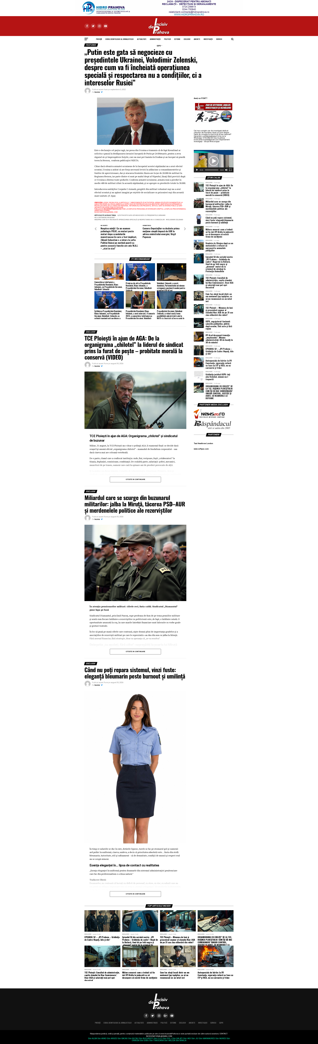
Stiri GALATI (177, 1038)
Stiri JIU (194, 1038)
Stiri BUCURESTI (146, 1038)
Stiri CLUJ (158, 1038)
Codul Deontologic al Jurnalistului (119, 39)
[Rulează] (197, 170)
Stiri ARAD (101, 1038)
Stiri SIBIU (144, 1040)
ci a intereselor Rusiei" (105, 217)
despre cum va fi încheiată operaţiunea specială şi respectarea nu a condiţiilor (130, 220)
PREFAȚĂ (99, 39)
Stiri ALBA (92, 1038)
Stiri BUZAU (133, 1038)
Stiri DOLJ (167, 1038)
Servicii (219, 39)
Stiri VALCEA (169, 1040)
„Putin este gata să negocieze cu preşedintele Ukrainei (142, 215)
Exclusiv (187, 39)
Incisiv (97, 92)
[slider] (211, 170)
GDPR (159, 45)
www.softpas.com (201, 449)
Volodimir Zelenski (175, 220)
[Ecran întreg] (230, 170)
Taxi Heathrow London (203, 443)
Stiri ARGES (112, 1038)
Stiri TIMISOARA (156, 1040)
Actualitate (141, 39)
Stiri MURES (220, 1038)
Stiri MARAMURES (207, 1038)
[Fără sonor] (226, 170)
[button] (214, 161)
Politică (167, 39)
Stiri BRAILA (181, 1040)
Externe (177, 39)
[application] (214, 161)
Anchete (197, 39)
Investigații (208, 39)
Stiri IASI (187, 1038)
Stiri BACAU (123, 1038)
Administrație (155, 39)
